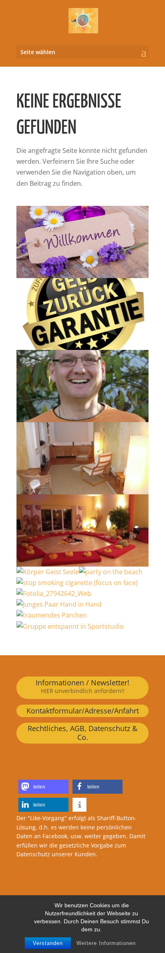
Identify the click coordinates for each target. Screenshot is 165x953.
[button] (43, 787)
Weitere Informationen (106, 943)
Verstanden (48, 943)
